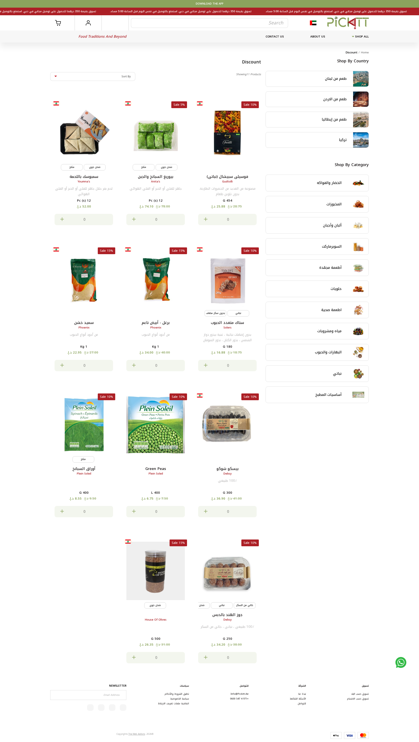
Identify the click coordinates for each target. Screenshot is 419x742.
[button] (227, 219)
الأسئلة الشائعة (298, 698)
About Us (317, 36)
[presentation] (262, 605)
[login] (88, 23)
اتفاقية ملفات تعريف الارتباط (173, 703)
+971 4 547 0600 (239, 698)
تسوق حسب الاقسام (358, 698)
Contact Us (275, 36)
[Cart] (61, 23)
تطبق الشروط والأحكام (177, 694)
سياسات (184, 686)
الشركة (302, 686)
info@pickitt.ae (240, 694)
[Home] (348, 23)
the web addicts (136, 734)
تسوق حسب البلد (360, 694)
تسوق (365, 686)
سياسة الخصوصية (179, 698)
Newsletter (117, 686)
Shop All (361, 36)
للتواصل (302, 703)
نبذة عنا (302, 694)
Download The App (209, 4)
